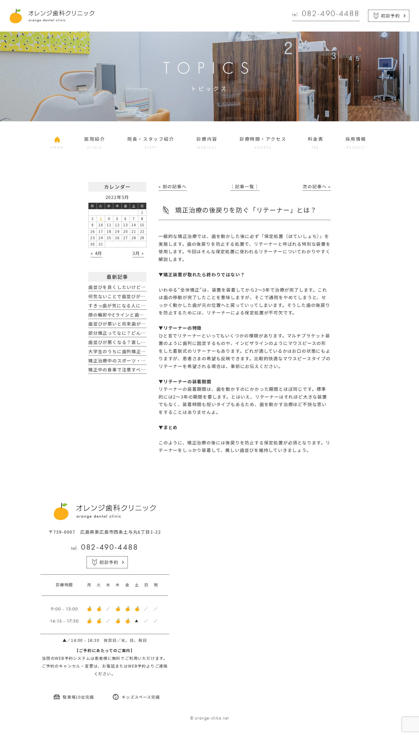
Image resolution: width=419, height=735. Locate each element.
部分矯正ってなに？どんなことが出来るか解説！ (141, 333)
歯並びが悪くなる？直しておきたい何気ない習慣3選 (144, 342)
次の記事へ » (317, 186)
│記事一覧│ (244, 186)
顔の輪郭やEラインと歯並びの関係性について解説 (142, 314)
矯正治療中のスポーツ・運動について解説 (133, 360)
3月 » (138, 253)
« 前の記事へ (173, 186)
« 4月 (96, 253)
